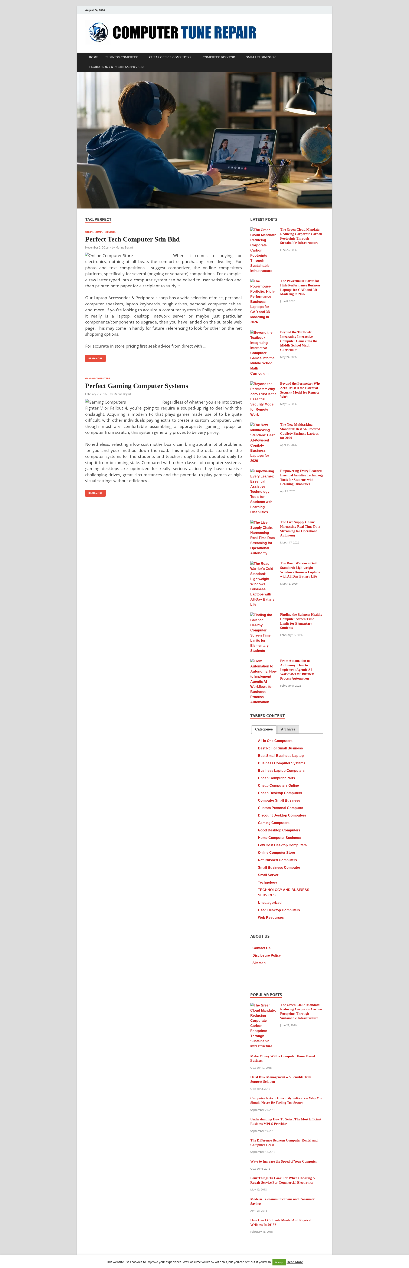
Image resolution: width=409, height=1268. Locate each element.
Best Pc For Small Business (280, 748)
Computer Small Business (279, 800)
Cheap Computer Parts (276, 778)
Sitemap (259, 963)
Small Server (268, 875)
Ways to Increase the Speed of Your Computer (283, 1161)
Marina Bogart (124, 247)
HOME (93, 57)
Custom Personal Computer (280, 808)
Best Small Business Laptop (281, 756)
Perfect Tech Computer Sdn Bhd (132, 239)
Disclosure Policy (266, 955)
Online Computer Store (100, 231)
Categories (264, 729)
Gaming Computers (97, 378)
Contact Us (261, 948)
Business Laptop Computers (281, 770)
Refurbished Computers (277, 860)
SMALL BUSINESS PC (261, 57)
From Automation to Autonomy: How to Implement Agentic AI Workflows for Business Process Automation (297, 669)
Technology (267, 882)
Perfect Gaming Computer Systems (136, 386)
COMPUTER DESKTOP (219, 57)
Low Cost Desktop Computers (282, 845)
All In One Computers (275, 741)
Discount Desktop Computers (282, 815)
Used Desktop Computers (279, 910)
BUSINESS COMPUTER (121, 57)
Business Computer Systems (281, 763)
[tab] (264, 729)
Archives (288, 729)
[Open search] (321, 57)
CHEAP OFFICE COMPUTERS (170, 57)
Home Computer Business (279, 838)
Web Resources (271, 917)
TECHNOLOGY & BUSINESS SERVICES (116, 67)
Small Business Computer (279, 867)
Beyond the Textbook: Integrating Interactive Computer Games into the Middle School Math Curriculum (298, 341)
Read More (93, 357)
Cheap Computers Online (278, 785)
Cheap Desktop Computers (280, 793)
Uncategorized (270, 902)
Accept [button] (279, 1262)
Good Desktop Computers (279, 830)
